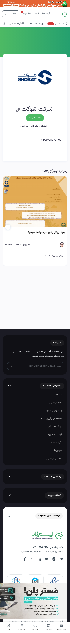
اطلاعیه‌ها (26, 14)
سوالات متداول (55, 426)
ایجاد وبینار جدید (54, 411)
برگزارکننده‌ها (57, 443)
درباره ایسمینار (56, 403)
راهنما (37, 14)
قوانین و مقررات (55, 435)
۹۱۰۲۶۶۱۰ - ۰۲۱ (40, 547)
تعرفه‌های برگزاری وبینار (52, 419)
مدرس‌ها (58, 450)
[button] (48, 627)
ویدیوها (59, 395)
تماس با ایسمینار (54, 459)
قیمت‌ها (46, 14)
